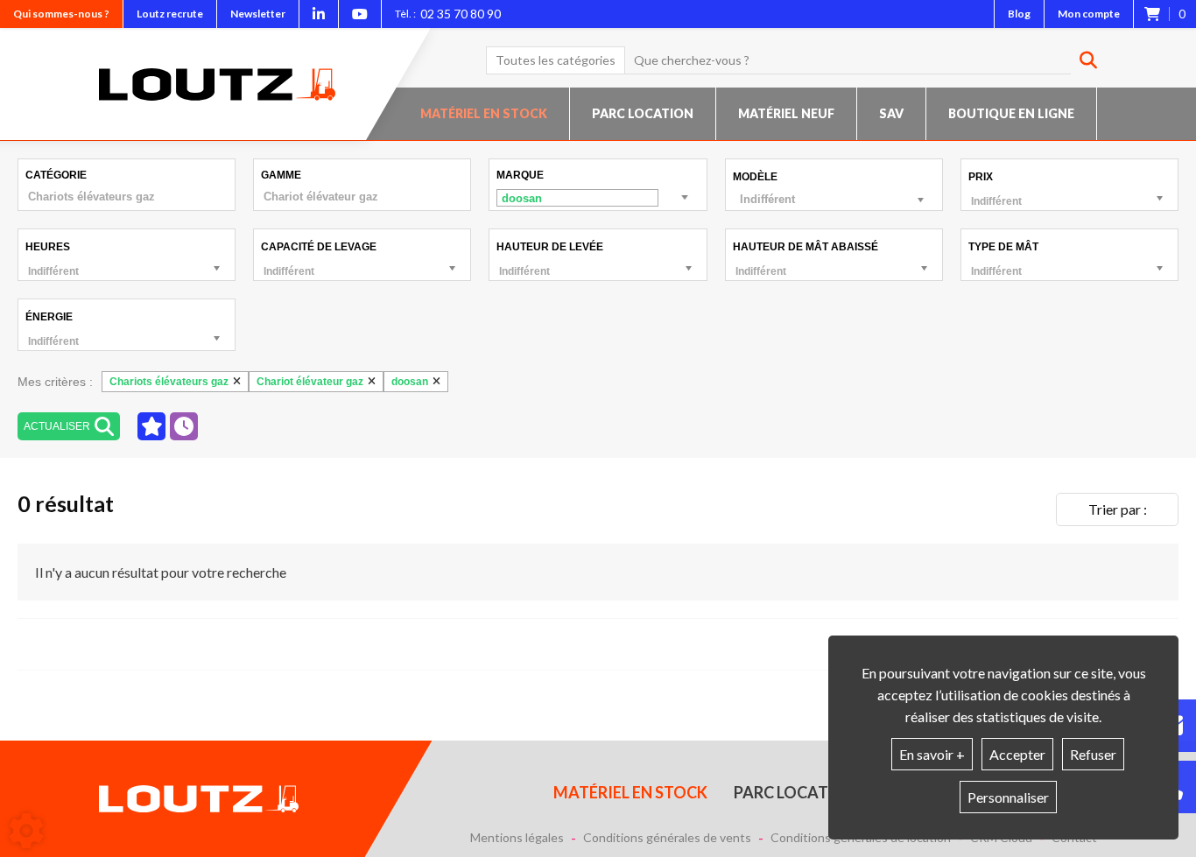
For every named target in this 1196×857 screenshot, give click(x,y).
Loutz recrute (170, 13)
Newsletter (257, 13)
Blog (1019, 13)
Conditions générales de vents (667, 838)
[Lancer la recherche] (1081, 60)
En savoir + (932, 754)
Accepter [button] (1017, 754)
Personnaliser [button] (1008, 797)
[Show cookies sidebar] (26, 830)
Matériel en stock (483, 113)
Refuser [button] (1093, 754)
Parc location (642, 113)
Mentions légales (517, 838)
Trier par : (1117, 509)
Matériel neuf (786, 113)
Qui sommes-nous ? (61, 13)
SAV (891, 113)
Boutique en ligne (1011, 113)
